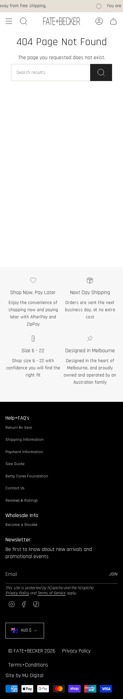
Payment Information (24, 451)
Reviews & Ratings (21, 500)
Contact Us (14, 488)
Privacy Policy (17, 593)
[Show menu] (9, 21)
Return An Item (18, 427)
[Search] (101, 72)
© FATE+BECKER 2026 (31, 651)
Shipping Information (24, 439)
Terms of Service (51, 593)
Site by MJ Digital (24, 675)
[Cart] (113, 21)
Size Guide (15, 463)
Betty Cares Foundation (26, 476)
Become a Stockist (21, 524)
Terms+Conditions (28, 665)
